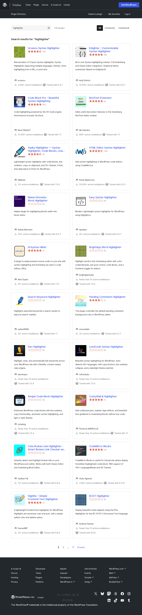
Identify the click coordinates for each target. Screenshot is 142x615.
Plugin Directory (18, 14)
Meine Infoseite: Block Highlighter (38, 199)
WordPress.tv (67, 582)
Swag (88, 582)
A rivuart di (16, 569)
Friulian (41, 597)
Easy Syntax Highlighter (103, 197)
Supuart (63, 573)
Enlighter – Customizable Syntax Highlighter (103, 50)
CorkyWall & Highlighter (103, 396)
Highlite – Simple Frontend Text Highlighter (43, 497)
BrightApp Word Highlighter (105, 247)
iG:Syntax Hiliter (37, 247)
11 (73, 547)
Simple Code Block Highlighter (45, 396)
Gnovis (14, 573)
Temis (38, 573)
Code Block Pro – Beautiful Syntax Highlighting (43, 99)
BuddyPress (116, 582)
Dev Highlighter (37, 346)
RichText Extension (100, 97)
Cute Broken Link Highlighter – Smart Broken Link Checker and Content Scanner (46, 448)
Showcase (40, 569)
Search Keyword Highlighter (44, 296)
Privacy (14, 582)
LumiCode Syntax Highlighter (106, 346)
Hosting (14, 577)
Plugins (39, 577)
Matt (112, 573)
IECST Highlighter (99, 495)
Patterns (39, 582)
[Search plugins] (48, 28)
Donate (89, 577)
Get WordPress (129, 5)
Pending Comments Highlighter (107, 296)
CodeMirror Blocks (100, 446)
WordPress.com (117, 569)
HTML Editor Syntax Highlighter (107, 147)
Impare (63, 569)
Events (88, 573)
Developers (65, 577)
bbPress (114, 577)
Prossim (81, 547)
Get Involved (91, 569)
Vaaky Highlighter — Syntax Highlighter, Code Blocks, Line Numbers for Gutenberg (45, 149)
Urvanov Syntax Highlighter (44, 48)
